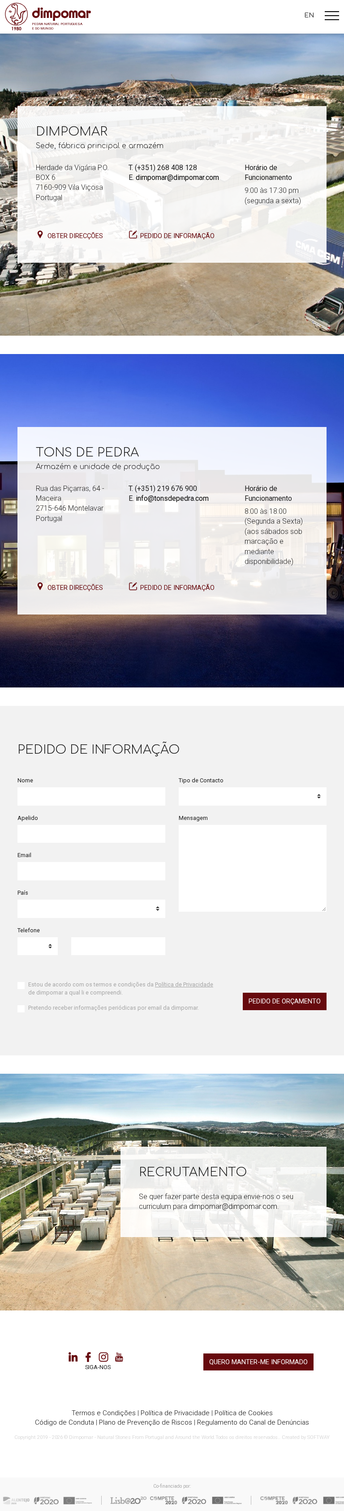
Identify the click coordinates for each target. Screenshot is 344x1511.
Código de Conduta (64, 1422)
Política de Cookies (244, 1413)
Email (24, 855)
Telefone (28, 930)
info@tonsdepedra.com (172, 498)
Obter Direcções (75, 236)
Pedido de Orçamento (285, 1001)
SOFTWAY (318, 1437)
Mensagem (193, 818)
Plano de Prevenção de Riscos (145, 1422)
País (22, 892)
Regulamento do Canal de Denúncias (253, 1422)
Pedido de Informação (177, 236)
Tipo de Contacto (201, 780)
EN (309, 15)
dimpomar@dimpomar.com (177, 177)
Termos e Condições (104, 1413)
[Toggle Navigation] (332, 17)
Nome (25, 780)
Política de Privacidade (184, 984)
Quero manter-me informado (258, 1362)
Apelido (27, 818)
